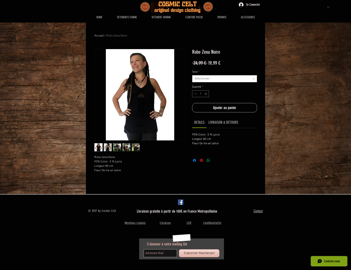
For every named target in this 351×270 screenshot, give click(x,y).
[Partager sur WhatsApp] (208, 160)
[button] (328, 7)
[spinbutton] (200, 94)
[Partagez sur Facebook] (194, 160)
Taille (195, 72)
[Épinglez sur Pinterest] (201, 160)
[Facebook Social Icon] (180, 202)
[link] (199, 122)
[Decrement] (195, 94)
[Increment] (206, 94)
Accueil (99, 36)
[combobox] (224, 78)
